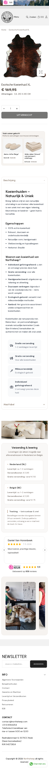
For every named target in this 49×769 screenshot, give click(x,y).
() (42, 17)
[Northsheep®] (7, 17)
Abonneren (38, 664)
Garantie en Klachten (11, 692)
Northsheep (29, 759)
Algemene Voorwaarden (12, 680)
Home (3, 30)
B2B (3, 708)
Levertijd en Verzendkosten (14, 696)
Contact (6, 688)
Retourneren (7, 704)
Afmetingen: (7, 94)
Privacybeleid (8, 700)
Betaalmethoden (9, 684)
